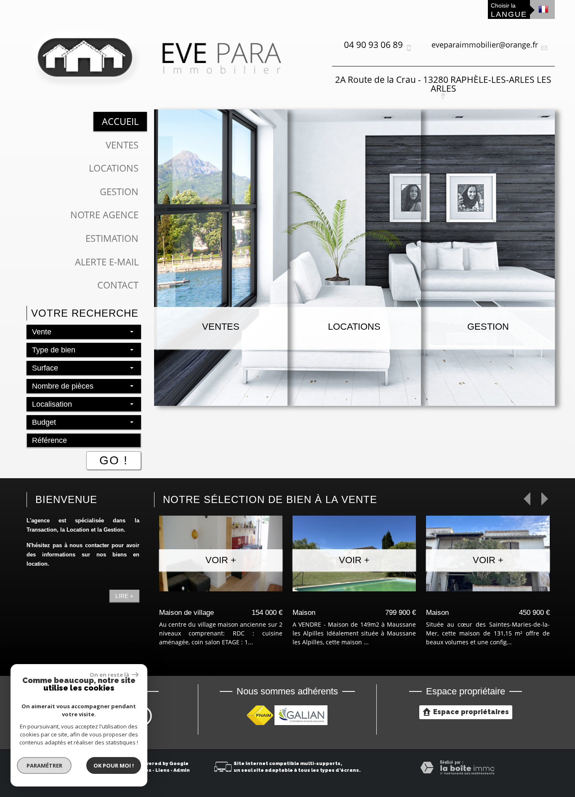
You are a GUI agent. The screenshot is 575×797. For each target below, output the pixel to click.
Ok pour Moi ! (113, 765)
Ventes (122, 144)
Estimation (111, 238)
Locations (113, 168)
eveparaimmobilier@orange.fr (484, 45)
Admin (181, 770)
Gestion (119, 191)
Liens (162, 770)
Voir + (220, 560)
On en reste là (110, 674)
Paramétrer (44, 765)
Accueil (120, 121)
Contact (117, 284)
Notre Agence (104, 214)
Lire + (124, 596)
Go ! (113, 460)
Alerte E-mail (106, 261)
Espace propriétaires (471, 712)
